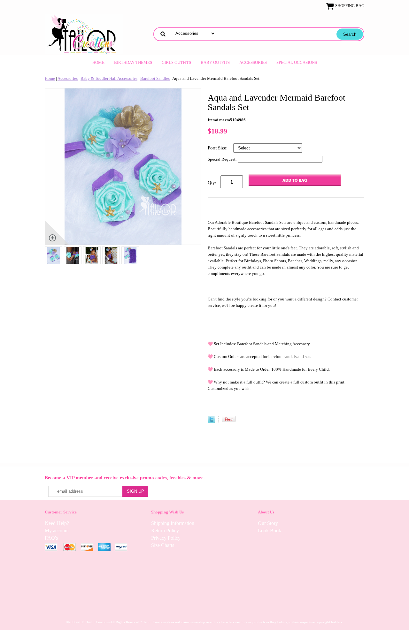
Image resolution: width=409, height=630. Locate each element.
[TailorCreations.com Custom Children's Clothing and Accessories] (84, 33)
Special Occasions (296, 62)
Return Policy (165, 530)
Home (98, 62)
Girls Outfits (176, 62)
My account (57, 530)
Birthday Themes (133, 62)
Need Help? (57, 523)
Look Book (269, 530)
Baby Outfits (215, 62)
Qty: (212, 182)
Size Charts (162, 545)
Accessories (253, 62)
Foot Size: (218, 147)
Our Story (268, 523)
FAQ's (51, 538)
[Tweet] (211, 421)
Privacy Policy (166, 538)
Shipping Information (172, 523)
